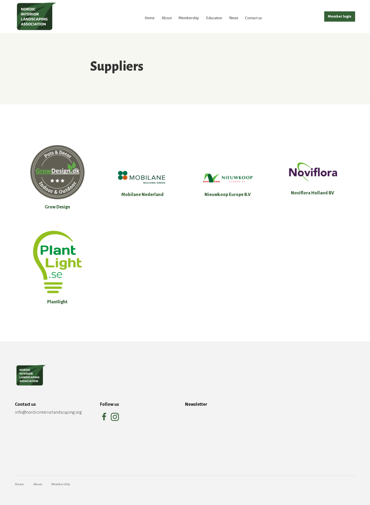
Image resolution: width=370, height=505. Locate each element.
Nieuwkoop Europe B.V (228, 194)
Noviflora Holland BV (312, 193)
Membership (188, 18)
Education (214, 18)
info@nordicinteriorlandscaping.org (48, 412)
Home (150, 18)
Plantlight (57, 302)
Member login (339, 16)
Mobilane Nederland (142, 194)
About (167, 18)
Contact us (253, 18)
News (233, 18)
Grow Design (57, 207)
